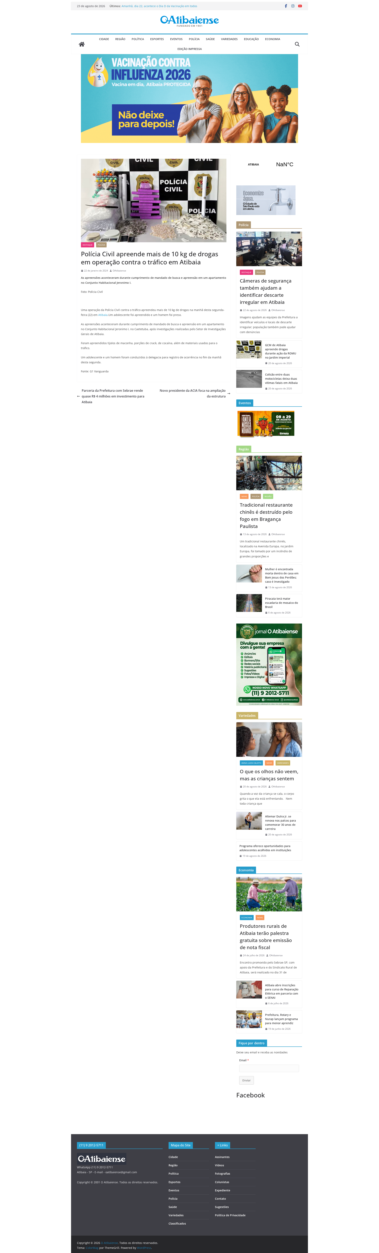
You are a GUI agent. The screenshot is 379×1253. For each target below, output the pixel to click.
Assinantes (222, 1157)
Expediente (222, 1190)
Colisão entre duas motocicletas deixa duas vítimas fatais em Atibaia (281, 379)
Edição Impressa (189, 49)
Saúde (210, 39)
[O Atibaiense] (81, 44)
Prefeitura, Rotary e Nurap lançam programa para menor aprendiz (281, 1019)
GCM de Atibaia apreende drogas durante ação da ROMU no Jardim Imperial (280, 351)
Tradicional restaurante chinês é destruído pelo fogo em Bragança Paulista (266, 515)
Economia (272, 39)
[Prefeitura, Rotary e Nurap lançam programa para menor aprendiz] (249, 1021)
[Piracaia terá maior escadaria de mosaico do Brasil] (249, 605)
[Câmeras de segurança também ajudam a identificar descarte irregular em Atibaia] (269, 249)
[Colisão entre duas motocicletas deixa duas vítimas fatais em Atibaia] (249, 381)
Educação (251, 39)
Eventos (176, 39)
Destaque (88, 244)
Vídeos (219, 1165)
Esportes (157, 39)
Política (138, 39)
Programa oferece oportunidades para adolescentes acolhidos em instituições (265, 848)
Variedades (229, 39)
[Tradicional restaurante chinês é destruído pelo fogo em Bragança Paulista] (269, 473)
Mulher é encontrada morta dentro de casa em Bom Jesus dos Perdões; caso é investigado (281, 575)
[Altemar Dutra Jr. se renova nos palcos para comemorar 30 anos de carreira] (249, 825)
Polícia (194, 39)
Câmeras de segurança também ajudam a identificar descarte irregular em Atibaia (156, 8)
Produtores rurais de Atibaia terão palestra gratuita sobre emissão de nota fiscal (266, 937)
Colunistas (222, 1182)
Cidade (104, 39)
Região (120, 39)
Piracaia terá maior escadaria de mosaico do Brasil (281, 603)
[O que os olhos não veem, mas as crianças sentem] (269, 739)
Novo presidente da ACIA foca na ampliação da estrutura (193, 393)
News (244, 496)
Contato (220, 1198)
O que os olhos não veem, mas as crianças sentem (269, 775)
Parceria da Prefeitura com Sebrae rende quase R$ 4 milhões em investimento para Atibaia (113, 396)
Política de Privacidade (230, 1215)
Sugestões (222, 1207)
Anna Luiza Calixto (251, 763)
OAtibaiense (119, 270)
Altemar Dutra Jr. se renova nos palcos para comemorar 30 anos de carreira (280, 822)
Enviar (246, 1080)
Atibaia (103, 315)
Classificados (177, 1223)
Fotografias (222, 1173)
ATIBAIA (269, 164)
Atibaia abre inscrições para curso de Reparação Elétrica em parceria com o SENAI (281, 991)
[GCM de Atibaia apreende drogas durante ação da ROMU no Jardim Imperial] (249, 354)
